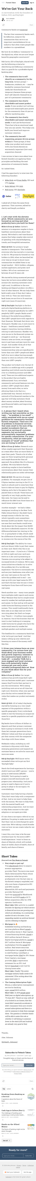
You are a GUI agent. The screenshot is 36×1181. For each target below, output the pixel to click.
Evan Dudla (21, 180)
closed (28, 934)
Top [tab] (4, 1089)
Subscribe (25, 3)
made (22, 897)
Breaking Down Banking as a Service (13, 1095)
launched (14, 966)
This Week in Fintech (19, 860)
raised (27, 929)
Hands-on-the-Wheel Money (10, 1125)
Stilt (21, 186)
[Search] (32, 1089)
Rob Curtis (9, 190)
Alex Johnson (10, 18)
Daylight (21, 190)
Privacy (19, 1165)
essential (23, 30)
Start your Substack (13, 1172)
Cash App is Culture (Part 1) (13, 1110)
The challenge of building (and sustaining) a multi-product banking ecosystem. (13, 1114)
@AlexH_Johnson (9, 1042)
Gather (11, 183)
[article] (18, 1100)
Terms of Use (27, 1070)
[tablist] (7, 1089)
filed (21, 955)
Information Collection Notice (21, 1071)
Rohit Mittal (10, 186)
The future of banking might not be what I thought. (13, 1130)
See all (5, 1140)
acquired (16, 894)
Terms (24, 1165)
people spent (25, 993)
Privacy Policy (18, 1073)
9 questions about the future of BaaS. (12, 1100)
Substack (8, 1177)
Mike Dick (9, 180)
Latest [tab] (9, 1089)
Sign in (32, 3)
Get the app (27, 1172)
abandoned (13, 866)
